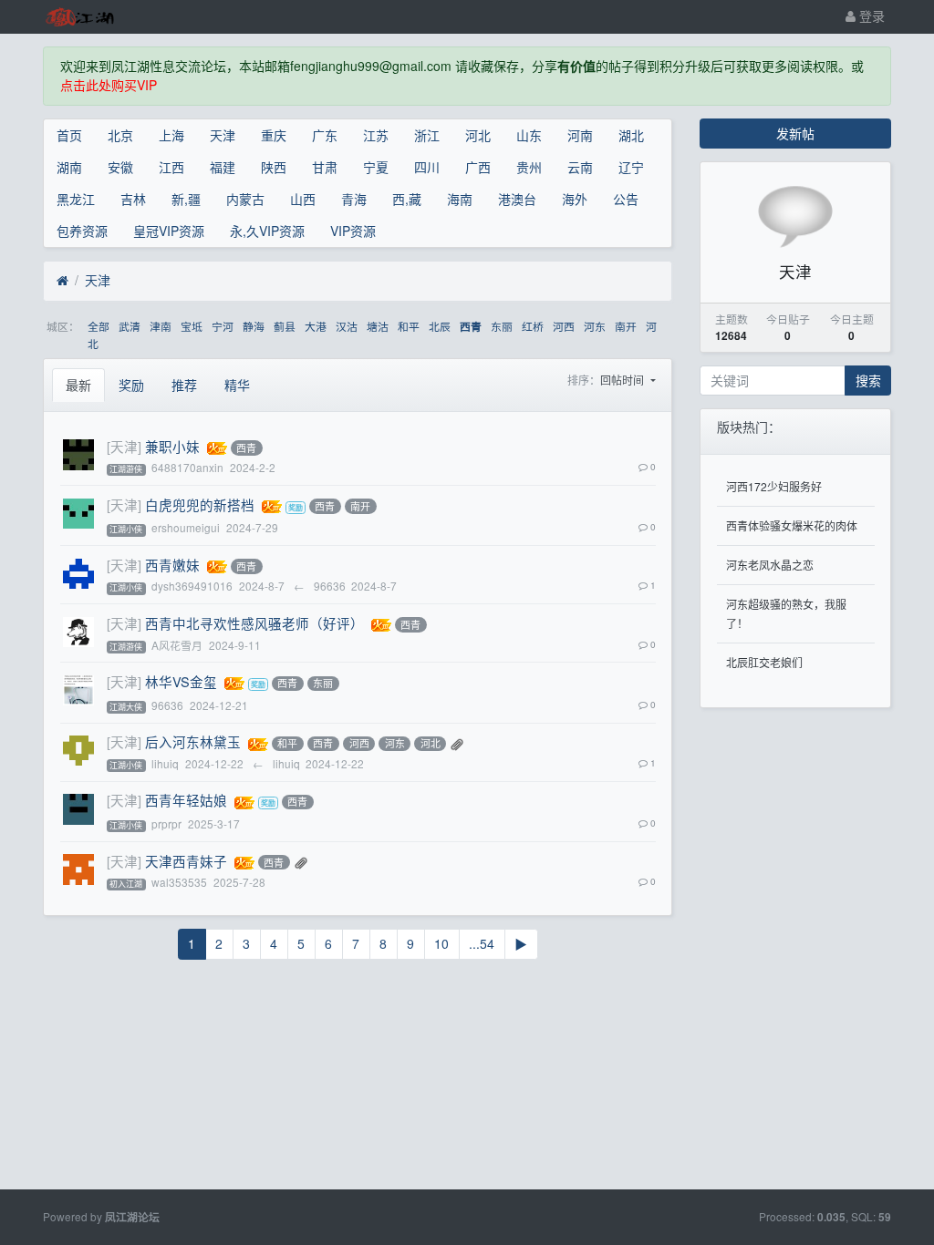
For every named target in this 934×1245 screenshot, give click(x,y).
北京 (120, 135)
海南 (459, 199)
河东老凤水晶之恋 (770, 564)
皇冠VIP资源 (168, 230)
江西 (171, 167)
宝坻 (191, 326)
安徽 (120, 167)
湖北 (631, 135)
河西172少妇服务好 (774, 486)
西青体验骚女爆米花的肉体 (791, 525)
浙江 (427, 135)
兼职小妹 (172, 446)
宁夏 (376, 167)
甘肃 (324, 167)
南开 (626, 326)
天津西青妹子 (186, 860)
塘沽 (378, 326)
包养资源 (82, 230)
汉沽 (347, 326)
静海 (254, 326)
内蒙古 (245, 199)
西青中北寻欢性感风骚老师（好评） (254, 623)
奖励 (131, 385)
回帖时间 (623, 379)
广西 (478, 167)
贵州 (529, 167)
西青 (471, 326)
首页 (69, 135)
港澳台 (517, 199)
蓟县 (285, 326)
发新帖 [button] (795, 133)
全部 (98, 326)
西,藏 (406, 199)
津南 (160, 326)
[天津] (124, 446)
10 (441, 943)
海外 (574, 199)
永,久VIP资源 (267, 230)
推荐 (184, 385)
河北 (478, 135)
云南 (580, 167)
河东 (595, 326)
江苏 (376, 135)
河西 (564, 326)
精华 (237, 385)
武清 (129, 326)
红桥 (533, 326)
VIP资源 (353, 230)
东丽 (502, 326)
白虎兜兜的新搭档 (199, 504)
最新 (78, 385)
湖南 (69, 167)
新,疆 (186, 199)
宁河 (223, 326)
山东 (529, 135)
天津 (222, 135)
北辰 (440, 326)
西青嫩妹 (172, 564)
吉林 (133, 199)
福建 (222, 167)
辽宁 (631, 167)
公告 (625, 199)
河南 (580, 135)
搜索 (868, 380)
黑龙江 (76, 199)
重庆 (273, 135)
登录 (870, 15)
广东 (324, 135)
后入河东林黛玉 (193, 741)
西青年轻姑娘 (186, 799)
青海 (354, 199)
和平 (409, 326)
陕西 (273, 167)
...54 (481, 943)
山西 (303, 199)
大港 (316, 326)
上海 (171, 135)
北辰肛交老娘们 (764, 662)
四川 (427, 167)
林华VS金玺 (181, 681)
